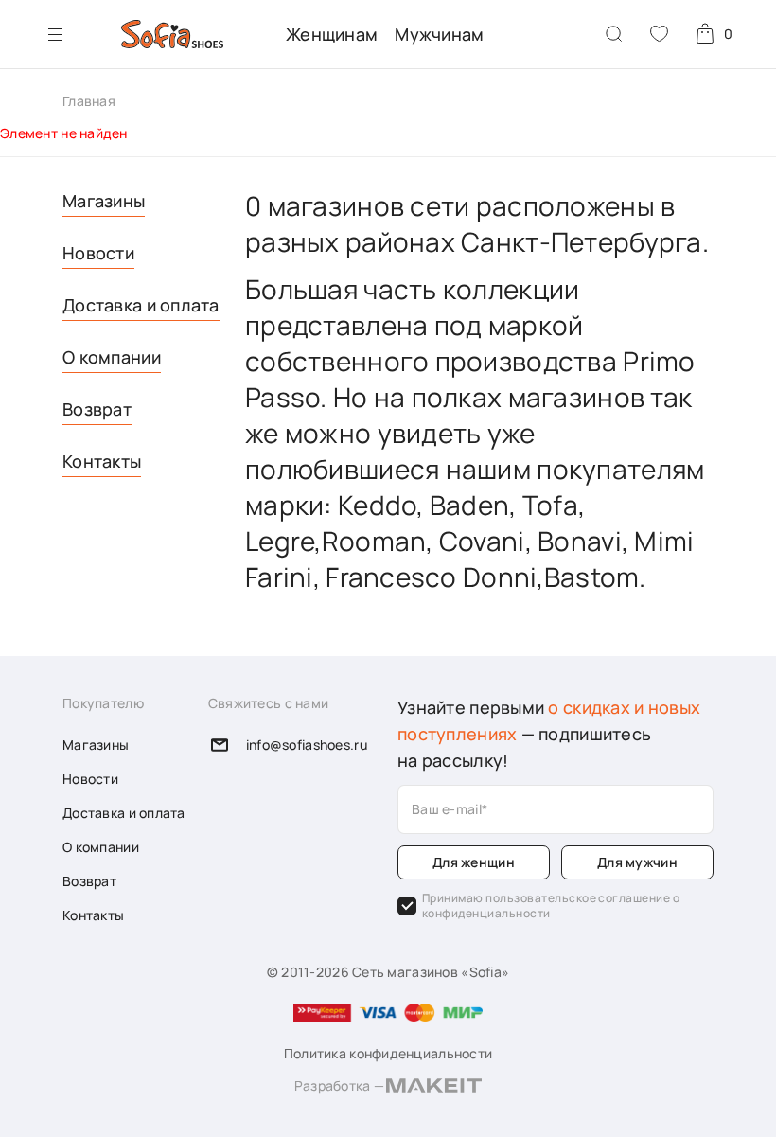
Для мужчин (637, 862)
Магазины (103, 200)
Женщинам (332, 34)
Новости (98, 252)
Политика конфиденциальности (388, 1053)
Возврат (97, 409)
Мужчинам (439, 34)
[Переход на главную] (172, 34)
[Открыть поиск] (614, 34)
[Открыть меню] (55, 34)
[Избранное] (659, 34)
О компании (111, 357)
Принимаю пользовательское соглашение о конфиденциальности (550, 906)
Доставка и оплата (141, 304)
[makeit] (434, 1087)
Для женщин (473, 862)
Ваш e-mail (447, 809)
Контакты (101, 461)
